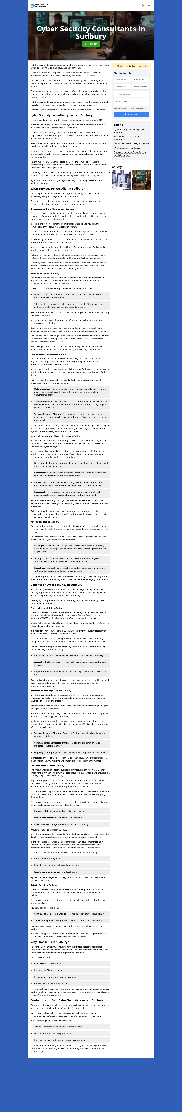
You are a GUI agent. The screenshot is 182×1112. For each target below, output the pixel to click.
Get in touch (91, 43)
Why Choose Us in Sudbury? (127, 148)
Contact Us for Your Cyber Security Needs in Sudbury (130, 153)
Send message (132, 114)
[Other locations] (142, 5)
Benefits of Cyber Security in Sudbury (131, 143)
